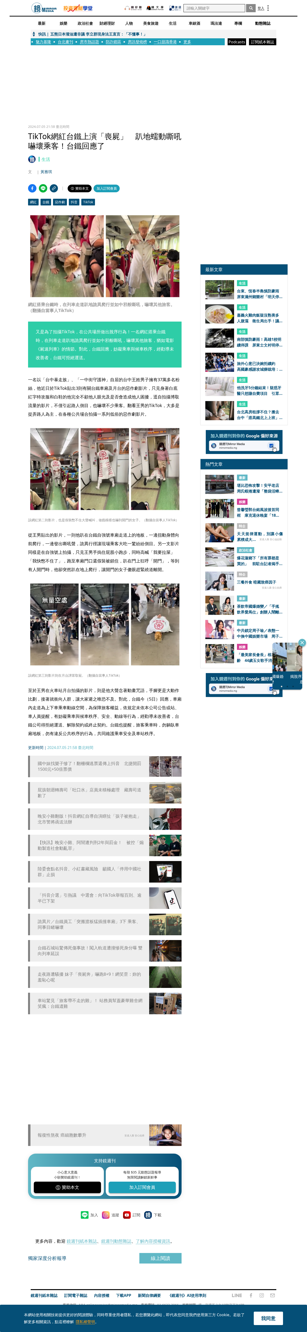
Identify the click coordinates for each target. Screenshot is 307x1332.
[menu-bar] (268, 8)
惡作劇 (60, 202)
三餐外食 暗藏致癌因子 (256, 582)
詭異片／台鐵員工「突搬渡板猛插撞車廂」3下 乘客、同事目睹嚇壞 (89, 924)
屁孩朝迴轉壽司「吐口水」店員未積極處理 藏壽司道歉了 (89, 792)
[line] (236, 1295)
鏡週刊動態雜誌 (116, 1241)
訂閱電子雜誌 (75, 1295)
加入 (94, 1215)
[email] (272, 1295)
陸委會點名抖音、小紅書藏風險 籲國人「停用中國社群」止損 (89, 871)
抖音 (74, 202)
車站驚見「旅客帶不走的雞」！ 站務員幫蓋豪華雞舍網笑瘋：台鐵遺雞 (90, 1003)
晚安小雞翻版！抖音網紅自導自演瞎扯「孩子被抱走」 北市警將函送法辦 (91, 818)
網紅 (33, 202)
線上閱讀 (160, 1258)
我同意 (268, 1318)
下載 (157, 1215)
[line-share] (43, 188)
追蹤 (115, 1215)
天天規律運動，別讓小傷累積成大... (260, 536)
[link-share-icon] (54, 188)
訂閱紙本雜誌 (262, 42)
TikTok (88, 202)
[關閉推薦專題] (302, 642)
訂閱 (136, 1215)
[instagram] (261, 1295)
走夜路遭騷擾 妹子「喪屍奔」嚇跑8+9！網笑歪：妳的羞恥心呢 (89, 976)
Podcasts (237, 42)
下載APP (123, 1295)
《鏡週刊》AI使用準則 (187, 1295)
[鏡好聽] (133, 8)
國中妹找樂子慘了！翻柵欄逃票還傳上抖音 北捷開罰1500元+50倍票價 (89, 766)
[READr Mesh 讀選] (175, 8)
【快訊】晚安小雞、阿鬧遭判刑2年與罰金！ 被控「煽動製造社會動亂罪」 (91, 845)
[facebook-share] (32, 188)
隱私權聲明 (85, 1321)
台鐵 (45, 202)
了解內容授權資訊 (153, 1241)
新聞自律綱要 (149, 1295)
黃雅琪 (46, 171)
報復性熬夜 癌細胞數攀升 (62, 1135)
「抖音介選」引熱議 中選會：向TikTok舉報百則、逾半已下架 (90, 897)
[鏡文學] (156, 8)
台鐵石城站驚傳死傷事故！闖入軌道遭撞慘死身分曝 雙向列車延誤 (90, 950)
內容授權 (101, 1295)
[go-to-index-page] (44, 8)
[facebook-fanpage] (250, 1295)
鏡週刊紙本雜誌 (82, 1241)
